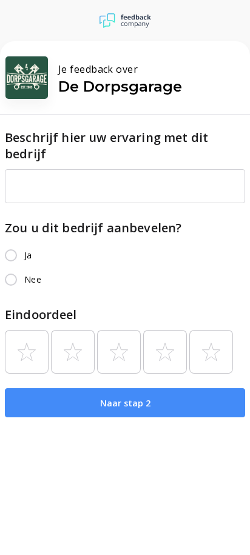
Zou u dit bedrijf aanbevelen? (93, 228)
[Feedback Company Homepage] (125, 20)
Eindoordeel (41, 314)
